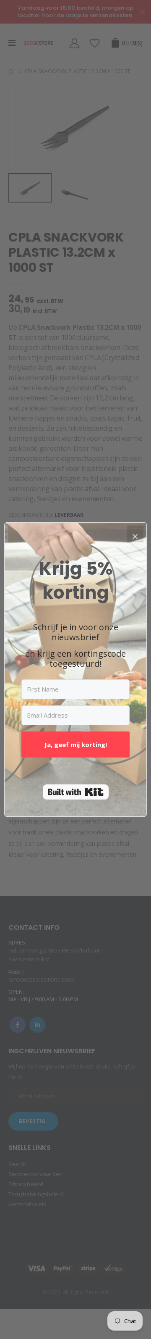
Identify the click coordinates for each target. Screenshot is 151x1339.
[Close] (135, 534)
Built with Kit (76, 792)
